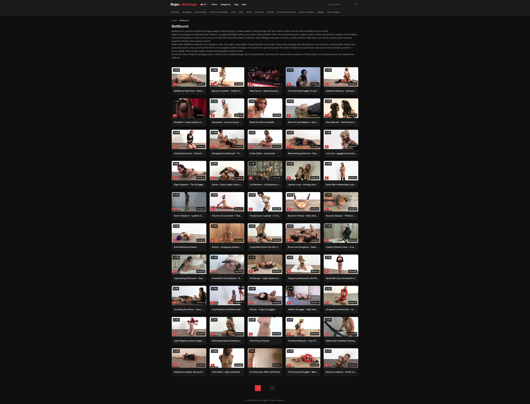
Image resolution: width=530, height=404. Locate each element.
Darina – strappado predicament (227, 247)
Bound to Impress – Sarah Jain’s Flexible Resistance (341, 372)
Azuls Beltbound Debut (185, 247)
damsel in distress (306, 12)
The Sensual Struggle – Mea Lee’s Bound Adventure (303, 372)
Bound (249, 12)
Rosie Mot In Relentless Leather (341, 184)
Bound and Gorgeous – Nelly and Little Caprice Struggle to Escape (303, 247)
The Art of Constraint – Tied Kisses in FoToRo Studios (227, 215)
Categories (225, 4)
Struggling (186, 12)
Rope (184, 4)
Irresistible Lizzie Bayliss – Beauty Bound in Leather (227, 278)
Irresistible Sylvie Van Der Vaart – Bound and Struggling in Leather (265, 247)
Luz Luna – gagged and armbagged (341, 153)
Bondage (175, 12)
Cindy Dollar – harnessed (262, 153)
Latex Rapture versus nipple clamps (189, 340)
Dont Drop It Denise (259, 340)
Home (214, 4)
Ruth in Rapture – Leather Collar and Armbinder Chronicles (189, 215)
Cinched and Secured (286, 12)
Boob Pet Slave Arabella (262, 122)
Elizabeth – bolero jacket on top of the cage (189, 122)
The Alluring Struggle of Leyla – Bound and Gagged (303, 91)
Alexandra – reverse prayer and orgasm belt (227, 122)
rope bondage (200, 12)
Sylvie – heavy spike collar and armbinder (227, 184)
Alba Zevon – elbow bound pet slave (265, 91)
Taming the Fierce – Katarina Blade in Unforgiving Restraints (189, 153)
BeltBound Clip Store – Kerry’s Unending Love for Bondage (189, 91)
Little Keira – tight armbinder (226, 372)
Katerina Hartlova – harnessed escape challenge (341, 91)
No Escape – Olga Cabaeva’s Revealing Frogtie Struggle (265, 278)
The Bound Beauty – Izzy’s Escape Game (303, 340)
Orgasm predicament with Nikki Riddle (303, 278)
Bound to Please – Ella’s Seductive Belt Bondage (303, 215)
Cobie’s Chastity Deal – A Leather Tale (341, 247)
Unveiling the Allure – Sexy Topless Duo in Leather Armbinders (189, 309)
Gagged (320, 12)
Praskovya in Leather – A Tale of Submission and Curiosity (265, 215)
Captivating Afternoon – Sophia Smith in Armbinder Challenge (189, 278)
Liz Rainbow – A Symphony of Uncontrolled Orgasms (265, 184)
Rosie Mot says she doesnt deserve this (341, 278)
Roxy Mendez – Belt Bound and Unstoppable (341, 122)
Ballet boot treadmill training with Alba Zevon (341, 340)
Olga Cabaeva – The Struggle (188, 184)
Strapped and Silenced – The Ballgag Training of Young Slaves (227, 153)
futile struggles (333, 12)
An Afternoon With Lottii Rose (265, 372)
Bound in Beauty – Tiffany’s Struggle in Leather (341, 215)
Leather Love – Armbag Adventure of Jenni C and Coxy (303, 184)
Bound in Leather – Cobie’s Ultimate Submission (227, 91)
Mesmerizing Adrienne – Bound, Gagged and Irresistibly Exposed (303, 153)
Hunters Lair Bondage (218, 12)
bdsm (233, 12)
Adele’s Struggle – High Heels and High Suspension (303, 309)
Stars (244, 4)
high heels (259, 12)
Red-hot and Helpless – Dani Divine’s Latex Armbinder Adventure (303, 122)
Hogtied (270, 12)
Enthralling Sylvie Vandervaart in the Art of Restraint (227, 340)
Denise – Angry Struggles (262, 309)
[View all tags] (357, 12)
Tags (236, 4)
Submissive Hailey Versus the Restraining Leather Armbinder (189, 372)
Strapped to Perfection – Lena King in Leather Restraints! (341, 309)
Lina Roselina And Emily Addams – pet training (227, 309)
